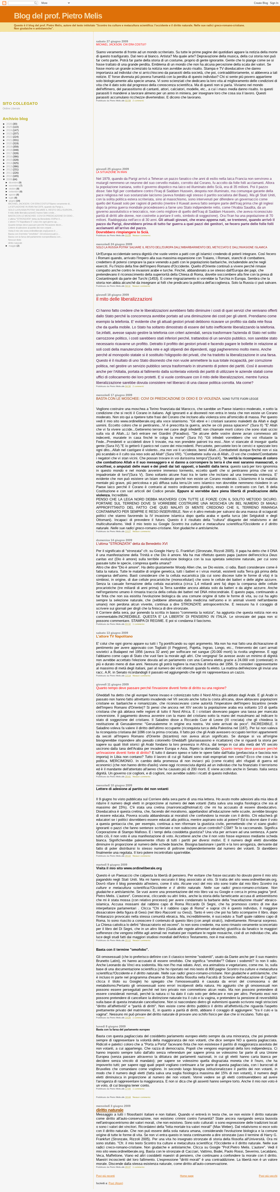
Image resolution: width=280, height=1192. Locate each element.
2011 (9, 172)
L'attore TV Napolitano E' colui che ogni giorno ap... (33, 222)
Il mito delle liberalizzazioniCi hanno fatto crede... (32, 212)
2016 (9, 156)
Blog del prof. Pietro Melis (58, 15)
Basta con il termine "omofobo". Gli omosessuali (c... (34, 234)
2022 (9, 136)
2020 (9, 143)
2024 (9, 130)
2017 (9, 153)
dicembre (14, 182)
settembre (14, 191)
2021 (9, 140)
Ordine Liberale (11, 108)
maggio (13, 246)
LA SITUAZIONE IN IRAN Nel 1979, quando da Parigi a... (36, 207)
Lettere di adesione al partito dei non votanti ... (30, 227)
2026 (9, 123)
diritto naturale (109, 1110)
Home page (186, 1175)
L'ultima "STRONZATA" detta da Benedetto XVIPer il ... (35, 219)
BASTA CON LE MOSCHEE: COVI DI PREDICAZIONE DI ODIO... (41, 216)
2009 (9, 179)
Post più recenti (105, 1175)
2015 (9, 159)
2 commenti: (139, 100)
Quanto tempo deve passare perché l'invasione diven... (35, 225)
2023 (9, 133)
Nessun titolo (14, 240)
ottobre (12, 188)
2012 (9, 169)
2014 (9, 163)
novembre (14, 185)
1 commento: (139, 624)
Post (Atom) (116, 1183)
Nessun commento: (142, 235)
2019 (9, 146)
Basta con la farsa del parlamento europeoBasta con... (35, 237)
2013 (9, 166)
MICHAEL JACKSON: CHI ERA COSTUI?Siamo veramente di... (39, 203)
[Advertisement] (186, 136)
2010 (9, 176)
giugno (12, 201)
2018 (9, 150)
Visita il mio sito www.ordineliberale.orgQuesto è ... (33, 231)
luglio (11, 197)
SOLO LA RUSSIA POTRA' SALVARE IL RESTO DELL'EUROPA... (41, 210)
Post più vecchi (268, 1175)
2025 (9, 127)
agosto (12, 194)
